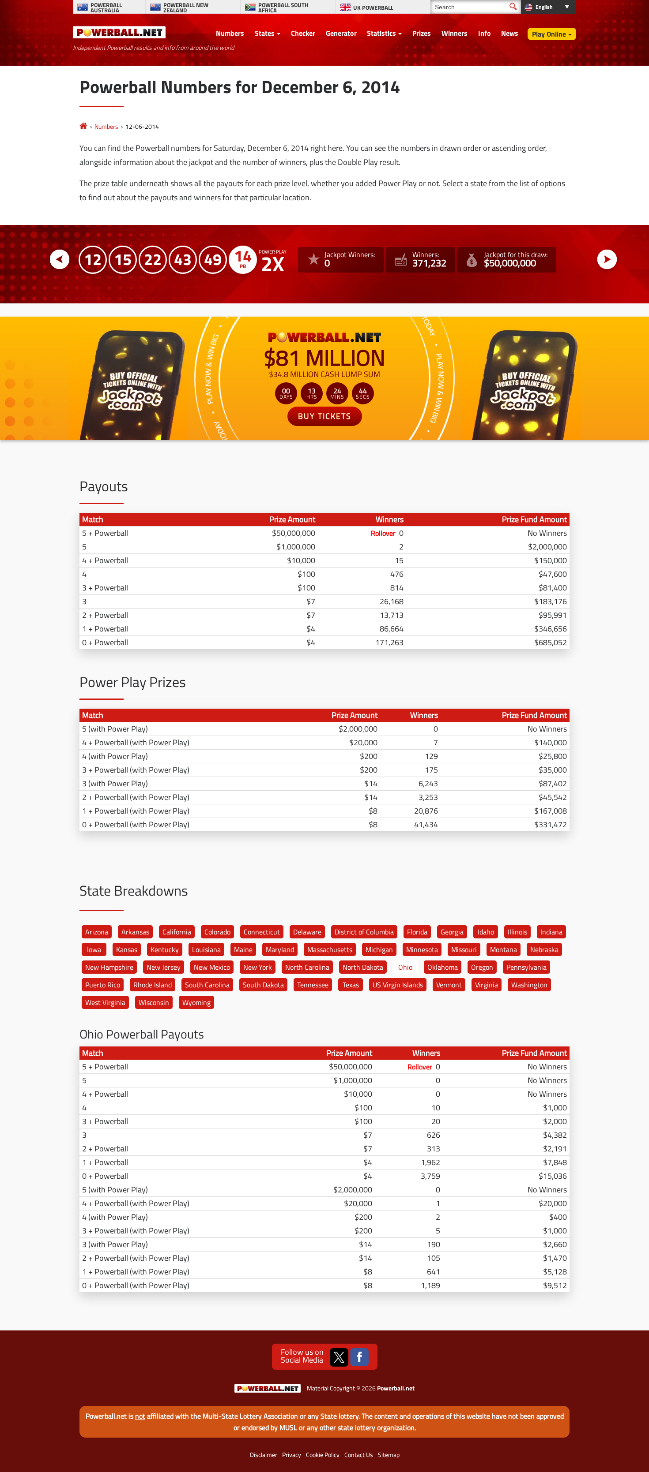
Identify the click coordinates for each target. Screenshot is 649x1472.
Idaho (486, 932)
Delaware (307, 932)
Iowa (94, 949)
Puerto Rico (102, 984)
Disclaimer (263, 1455)
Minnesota (422, 949)
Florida (417, 932)
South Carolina (207, 984)
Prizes (421, 33)
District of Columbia (364, 932)
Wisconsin (154, 1002)
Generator (341, 33)
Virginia (486, 984)
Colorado (217, 932)
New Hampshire (109, 967)
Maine (243, 949)
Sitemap (389, 1455)
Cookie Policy (323, 1455)
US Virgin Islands (398, 984)
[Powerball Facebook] (359, 1357)
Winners (454, 33)
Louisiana (206, 949)
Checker (303, 33)
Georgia (452, 932)
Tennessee (312, 984)
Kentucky (165, 949)
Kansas (126, 949)
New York (257, 967)
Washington (529, 984)
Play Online (549, 34)
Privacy (291, 1455)
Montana (503, 949)
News (509, 33)
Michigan (379, 949)
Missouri (464, 949)
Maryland (280, 949)
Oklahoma (442, 967)
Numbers (230, 33)
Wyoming (196, 1002)
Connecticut (262, 932)
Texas (351, 984)
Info (484, 33)
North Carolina (307, 967)
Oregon (482, 967)
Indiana (551, 932)
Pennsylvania (526, 967)
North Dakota (363, 967)
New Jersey (164, 967)
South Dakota (263, 984)
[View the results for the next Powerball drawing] (607, 259)
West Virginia (105, 1002)
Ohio (405, 967)
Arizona (96, 932)
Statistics (381, 33)
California (176, 932)
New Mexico (212, 967)
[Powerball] (83, 126)
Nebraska (544, 949)
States (265, 33)
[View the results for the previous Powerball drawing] (60, 259)
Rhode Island (152, 984)
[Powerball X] (339, 1357)
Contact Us (358, 1455)
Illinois (517, 932)
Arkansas (135, 932)
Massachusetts (329, 949)
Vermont (449, 984)
